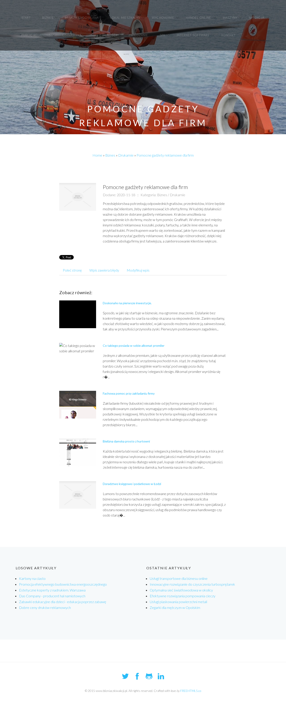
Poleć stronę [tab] (72, 270)
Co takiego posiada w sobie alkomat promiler (133, 345)
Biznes (110, 155)
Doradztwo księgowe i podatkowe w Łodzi (132, 484)
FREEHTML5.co (190, 691)
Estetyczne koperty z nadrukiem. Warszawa (52, 590)
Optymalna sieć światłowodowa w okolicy (181, 590)
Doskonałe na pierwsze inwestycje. (127, 303)
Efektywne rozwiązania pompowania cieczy (182, 596)
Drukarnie (126, 155)
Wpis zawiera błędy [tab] (104, 270)
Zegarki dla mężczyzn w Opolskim (175, 607)
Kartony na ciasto (32, 578)
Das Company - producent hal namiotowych (52, 596)
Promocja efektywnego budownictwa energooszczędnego (63, 584)
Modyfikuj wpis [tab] (138, 270)
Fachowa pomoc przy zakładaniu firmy (129, 393)
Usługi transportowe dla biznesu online (179, 578)
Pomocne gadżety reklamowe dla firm (165, 155)
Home (97, 155)
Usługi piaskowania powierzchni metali (178, 602)
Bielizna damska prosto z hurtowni (126, 441)
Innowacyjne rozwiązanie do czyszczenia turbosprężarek (192, 584)
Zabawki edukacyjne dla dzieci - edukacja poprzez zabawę (62, 602)
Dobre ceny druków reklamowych (45, 607)
